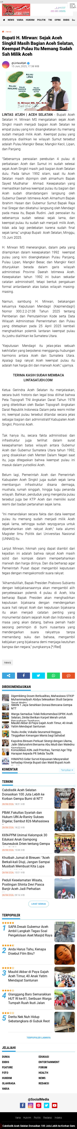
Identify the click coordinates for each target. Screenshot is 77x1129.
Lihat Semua (38, 904)
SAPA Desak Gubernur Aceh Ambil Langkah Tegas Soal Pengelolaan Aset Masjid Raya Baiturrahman (30, 933)
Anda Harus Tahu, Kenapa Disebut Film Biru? (27, 951)
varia (20, 20)
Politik (37, 1117)
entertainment (49, 1062)
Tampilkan (66, 770)
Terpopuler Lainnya (39, 1037)
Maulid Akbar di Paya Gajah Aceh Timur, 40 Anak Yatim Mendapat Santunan (28, 976)
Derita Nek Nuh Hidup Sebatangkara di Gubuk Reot (29, 1019)
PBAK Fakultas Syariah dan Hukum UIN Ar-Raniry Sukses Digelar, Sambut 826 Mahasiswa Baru (25, 819)
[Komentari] (68, 676)
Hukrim (27, 1117)
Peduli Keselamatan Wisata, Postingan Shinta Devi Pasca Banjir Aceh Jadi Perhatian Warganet (23, 886)
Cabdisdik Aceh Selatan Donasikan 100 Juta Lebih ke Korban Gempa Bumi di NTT (23, 794)
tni (50, 20)
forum (43, 1067)
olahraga (8, 1083)
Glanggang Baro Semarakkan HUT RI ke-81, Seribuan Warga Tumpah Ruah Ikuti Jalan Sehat (30, 1000)
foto (5, 1072)
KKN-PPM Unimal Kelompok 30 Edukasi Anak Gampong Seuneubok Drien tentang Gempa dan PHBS (26, 841)
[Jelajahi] (72, 5)
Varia (18, 1117)
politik (41, 20)
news (11, 20)
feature (7, 1067)
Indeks (58, 1117)
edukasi (44, 1056)
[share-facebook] (23, 676)
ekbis (66, 20)
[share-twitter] (38, 676)
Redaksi (47, 1117)
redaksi (44, 1083)
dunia (6, 1056)
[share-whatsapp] (53, 676)
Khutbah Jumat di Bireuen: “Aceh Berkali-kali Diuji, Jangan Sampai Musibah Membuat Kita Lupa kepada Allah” (26, 864)
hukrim (30, 20)
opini (58, 20)
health (43, 1072)
